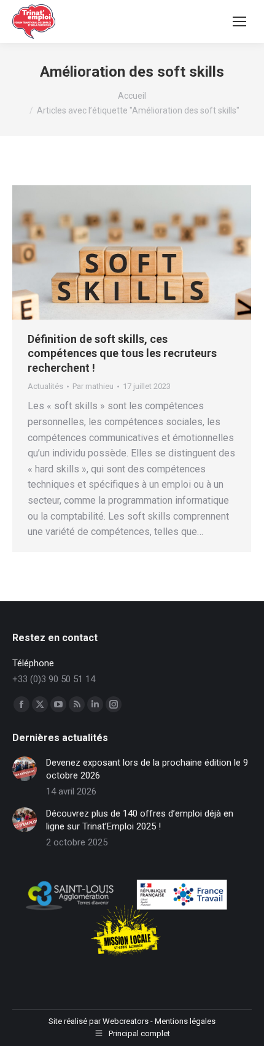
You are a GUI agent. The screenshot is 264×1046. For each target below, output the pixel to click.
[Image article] (24, 768)
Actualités (45, 386)
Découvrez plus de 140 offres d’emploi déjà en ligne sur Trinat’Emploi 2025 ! (139, 820)
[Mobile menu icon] (239, 21)
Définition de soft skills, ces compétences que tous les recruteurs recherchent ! (122, 353)
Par (93, 386)
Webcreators (126, 1021)
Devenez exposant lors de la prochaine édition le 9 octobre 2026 (147, 769)
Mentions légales (185, 1021)
